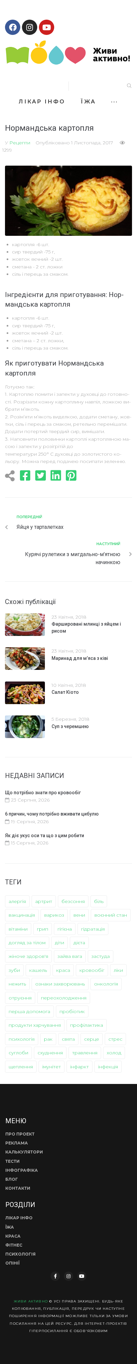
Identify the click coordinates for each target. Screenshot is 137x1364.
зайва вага (70, 956)
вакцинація (22, 915)
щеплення (21, 1067)
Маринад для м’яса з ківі (80, 658)
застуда (100, 956)
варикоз (54, 915)
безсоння (73, 901)
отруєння (20, 998)
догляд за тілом (27, 943)
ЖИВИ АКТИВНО (31, 1301)
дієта (79, 943)
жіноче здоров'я (28, 956)
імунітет (51, 1067)
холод (114, 1053)
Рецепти (19, 143)
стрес (115, 1039)
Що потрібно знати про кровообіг (43, 792)
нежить (17, 984)
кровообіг (91, 970)
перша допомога (29, 1011)
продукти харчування (35, 1025)
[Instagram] (29, 27)
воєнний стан (110, 915)
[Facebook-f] (55, 1276)
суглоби (18, 1053)
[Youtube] (46, 27)
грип (42, 929)
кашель (38, 970)
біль (98, 901)
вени (79, 915)
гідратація (93, 929)
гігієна (65, 929)
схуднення (50, 1053)
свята (68, 1039)
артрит (43, 901)
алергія (17, 901)
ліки (118, 970)
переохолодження (63, 998)
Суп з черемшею (70, 726)
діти (59, 943)
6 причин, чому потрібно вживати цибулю (52, 814)
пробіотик (72, 1011)
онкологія (106, 984)
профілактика (86, 1025)
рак (48, 1039)
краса (63, 970)
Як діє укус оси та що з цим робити (44, 835)
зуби (14, 970)
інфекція (108, 1067)
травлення (84, 1053)
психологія (22, 1039)
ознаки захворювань (60, 984)
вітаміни (18, 929)
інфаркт (79, 1067)
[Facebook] (12, 27)
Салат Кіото (65, 692)
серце (91, 1039)
